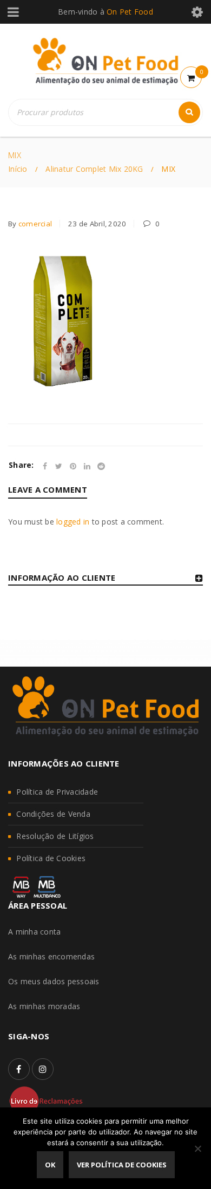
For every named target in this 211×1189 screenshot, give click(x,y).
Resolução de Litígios (55, 836)
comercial (35, 224)
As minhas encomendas (51, 956)
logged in (72, 521)
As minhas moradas (44, 1006)
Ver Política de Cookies (122, 1165)
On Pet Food (130, 11)
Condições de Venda (53, 814)
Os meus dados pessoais (54, 981)
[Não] (197, 1148)
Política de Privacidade (57, 792)
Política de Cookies (50, 858)
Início (18, 169)
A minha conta (34, 931)
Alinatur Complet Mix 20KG (94, 169)
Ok (50, 1165)
